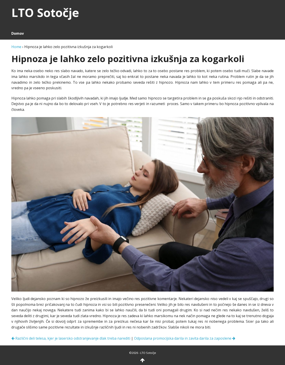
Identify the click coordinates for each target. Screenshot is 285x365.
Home (16, 46)
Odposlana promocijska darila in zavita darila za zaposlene (183, 338)
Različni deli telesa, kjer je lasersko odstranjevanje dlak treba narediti (72, 338)
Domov (17, 33)
